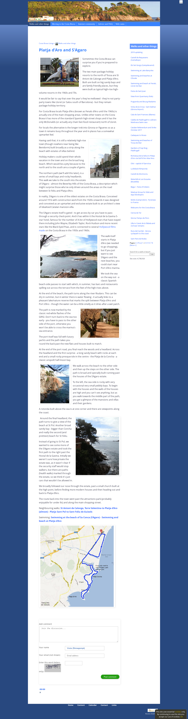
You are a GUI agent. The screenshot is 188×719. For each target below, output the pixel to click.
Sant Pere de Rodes (139, 238)
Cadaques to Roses (138, 135)
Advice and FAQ (105, 24)
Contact (104, 705)
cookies (178, 711)
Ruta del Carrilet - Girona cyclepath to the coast (141, 232)
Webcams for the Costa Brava (143, 207)
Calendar (93, 705)
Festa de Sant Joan (138, 91)
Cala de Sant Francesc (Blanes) (143, 114)
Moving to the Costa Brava (63, 24)
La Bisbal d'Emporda (139, 168)
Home (70, 705)
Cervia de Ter (136, 213)
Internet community (86, 24)
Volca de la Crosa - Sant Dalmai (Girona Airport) (143, 108)
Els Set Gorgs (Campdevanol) (142, 65)
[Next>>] (133, 245)
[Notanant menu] (151, 711)
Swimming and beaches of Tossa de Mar (141, 141)
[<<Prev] (138, 243)
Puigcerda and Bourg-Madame (143, 101)
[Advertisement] (89, 34)
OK (181, 716)
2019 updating (136, 52)
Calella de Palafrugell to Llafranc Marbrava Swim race (143, 121)
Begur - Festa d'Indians (140, 187)
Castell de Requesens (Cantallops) (139, 58)
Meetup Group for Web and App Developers (142, 193)
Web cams (120, 24)
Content (81, 705)
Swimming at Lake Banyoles (142, 70)
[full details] (40, 693)
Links (114, 705)
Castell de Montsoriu (139, 174)
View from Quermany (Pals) (142, 96)
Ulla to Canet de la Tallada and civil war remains (143, 224)
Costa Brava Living (46, 43)
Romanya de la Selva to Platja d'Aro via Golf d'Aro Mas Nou (143, 156)
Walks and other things (39, 24)
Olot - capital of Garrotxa (141, 163)
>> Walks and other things (64, 43)
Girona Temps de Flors (140, 218)
